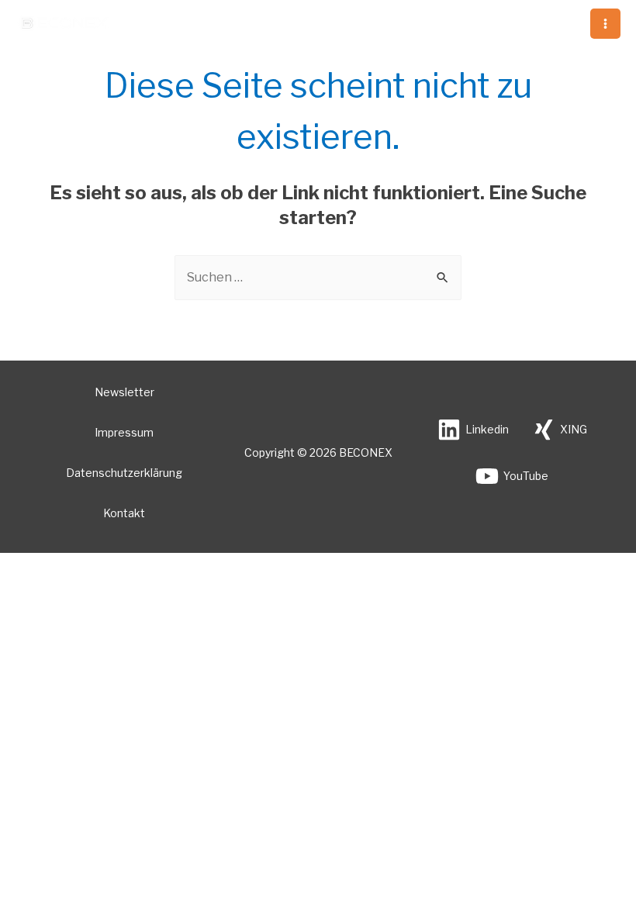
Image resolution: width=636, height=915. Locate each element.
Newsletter (124, 392)
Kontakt (124, 513)
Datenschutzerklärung (124, 472)
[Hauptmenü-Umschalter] (605, 24)
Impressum (124, 432)
